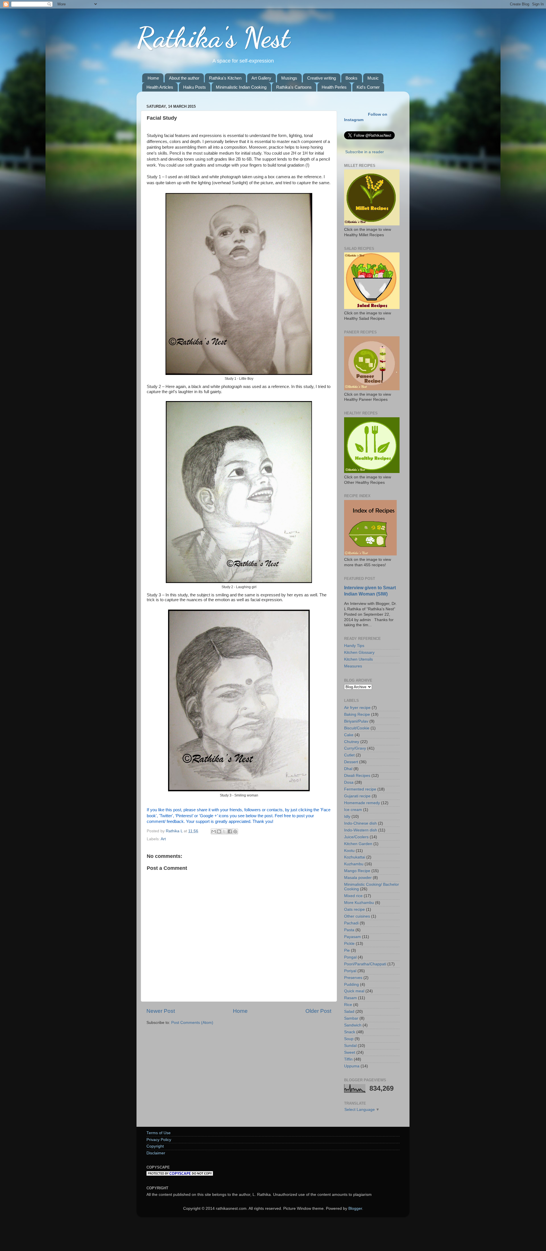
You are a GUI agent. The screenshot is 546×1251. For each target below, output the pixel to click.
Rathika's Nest (213, 37)
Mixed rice (353, 896)
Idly (347, 816)
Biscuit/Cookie (356, 728)
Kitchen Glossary (359, 652)
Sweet (349, 1052)
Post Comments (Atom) (192, 1022)
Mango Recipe (357, 871)
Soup (348, 1039)
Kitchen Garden (358, 844)
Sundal (350, 1045)
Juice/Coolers (356, 837)
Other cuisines (357, 916)
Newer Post (160, 1011)
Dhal (348, 769)
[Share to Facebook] (230, 831)
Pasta (349, 930)
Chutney (351, 742)
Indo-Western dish (360, 830)
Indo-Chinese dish (360, 823)
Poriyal (350, 971)
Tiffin (348, 1059)
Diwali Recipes (357, 775)
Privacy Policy (158, 1140)
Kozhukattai (354, 857)
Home (153, 78)
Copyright (155, 1146)
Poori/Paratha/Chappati (365, 964)
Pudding (351, 984)
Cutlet (349, 755)
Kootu (349, 850)
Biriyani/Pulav (356, 721)
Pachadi (351, 923)
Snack (349, 1032)
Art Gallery (261, 78)
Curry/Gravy (355, 748)
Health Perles (334, 87)
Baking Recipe (357, 714)
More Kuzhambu (359, 903)
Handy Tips (354, 646)
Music (373, 78)
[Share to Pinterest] (235, 831)
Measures (353, 666)
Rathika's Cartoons (294, 87)
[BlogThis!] (219, 831)
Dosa (348, 782)
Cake (348, 735)
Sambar (351, 1018)
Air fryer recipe (357, 708)
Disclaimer (155, 1153)
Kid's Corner (368, 87)
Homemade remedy (362, 803)
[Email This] (213, 831)
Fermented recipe (360, 789)
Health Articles (159, 87)
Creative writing (321, 78)
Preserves (353, 978)
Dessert (351, 762)
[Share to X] (224, 831)
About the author (184, 78)
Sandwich (352, 1025)
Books (351, 78)
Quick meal (354, 991)
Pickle (349, 943)
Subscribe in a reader (364, 152)
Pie (347, 950)
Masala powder (358, 878)
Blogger (355, 1208)
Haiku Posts (194, 87)
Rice (348, 1005)
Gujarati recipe (357, 796)
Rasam (350, 998)
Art (163, 839)
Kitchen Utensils (358, 659)
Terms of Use (158, 1133)
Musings (289, 78)
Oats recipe (354, 909)
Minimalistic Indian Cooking (241, 87)
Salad (349, 1011)
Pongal (350, 957)
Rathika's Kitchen (225, 78)
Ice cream (353, 810)
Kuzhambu (353, 864)
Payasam (352, 937)
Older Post (318, 1011)
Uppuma (351, 1066)
